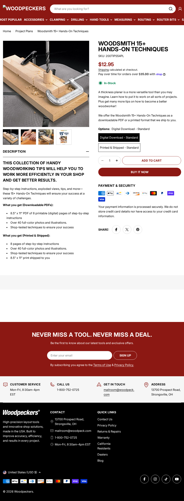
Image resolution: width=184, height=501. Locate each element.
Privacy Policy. (124, 365)
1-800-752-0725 (66, 437)
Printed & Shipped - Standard (119, 147)
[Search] (171, 9)
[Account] (180, 9)
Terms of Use (102, 365)
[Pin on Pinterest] (138, 229)
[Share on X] (127, 229)
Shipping (103, 69)
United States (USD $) (22, 472)
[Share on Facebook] (116, 229)
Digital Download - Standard (119, 137)
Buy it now (140, 172)
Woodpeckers (23, 491)
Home (7, 31)
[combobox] (113, 8)
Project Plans (24, 31)
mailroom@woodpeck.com (73, 431)
